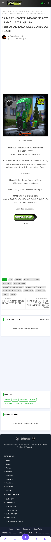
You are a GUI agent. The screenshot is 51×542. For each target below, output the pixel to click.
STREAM (19, 404)
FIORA (15, 400)
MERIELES (23, 400)
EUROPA (18, 280)
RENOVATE (7, 283)
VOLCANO (29, 404)
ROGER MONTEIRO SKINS (12, 291)
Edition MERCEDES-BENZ (15, 521)
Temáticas (9, 483)
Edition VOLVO (11, 510)
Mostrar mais (44, 320)
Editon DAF (10, 499)
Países (8, 460)
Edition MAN (10, 503)
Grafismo (9, 475)
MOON (32, 400)
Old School (10, 490)
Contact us (26, 529)
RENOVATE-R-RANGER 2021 (35, 287)
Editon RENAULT (12, 517)
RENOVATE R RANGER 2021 (13, 287)
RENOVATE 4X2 (19, 283)
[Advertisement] (25, 67)
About (18, 529)
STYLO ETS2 (40, 291)
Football (9, 471)
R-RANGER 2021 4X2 (31, 280)
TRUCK (5, 294)
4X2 (10, 280)
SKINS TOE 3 (28, 291)
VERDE (15, 11)
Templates (9, 479)
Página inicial (6, 11)
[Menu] (3, 3)
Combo (8, 464)
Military (8, 468)
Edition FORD (11, 506)
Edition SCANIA (11, 514)
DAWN (7, 400)
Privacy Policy (37, 529)
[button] (43, 3)
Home (11, 529)
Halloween (10, 486)
